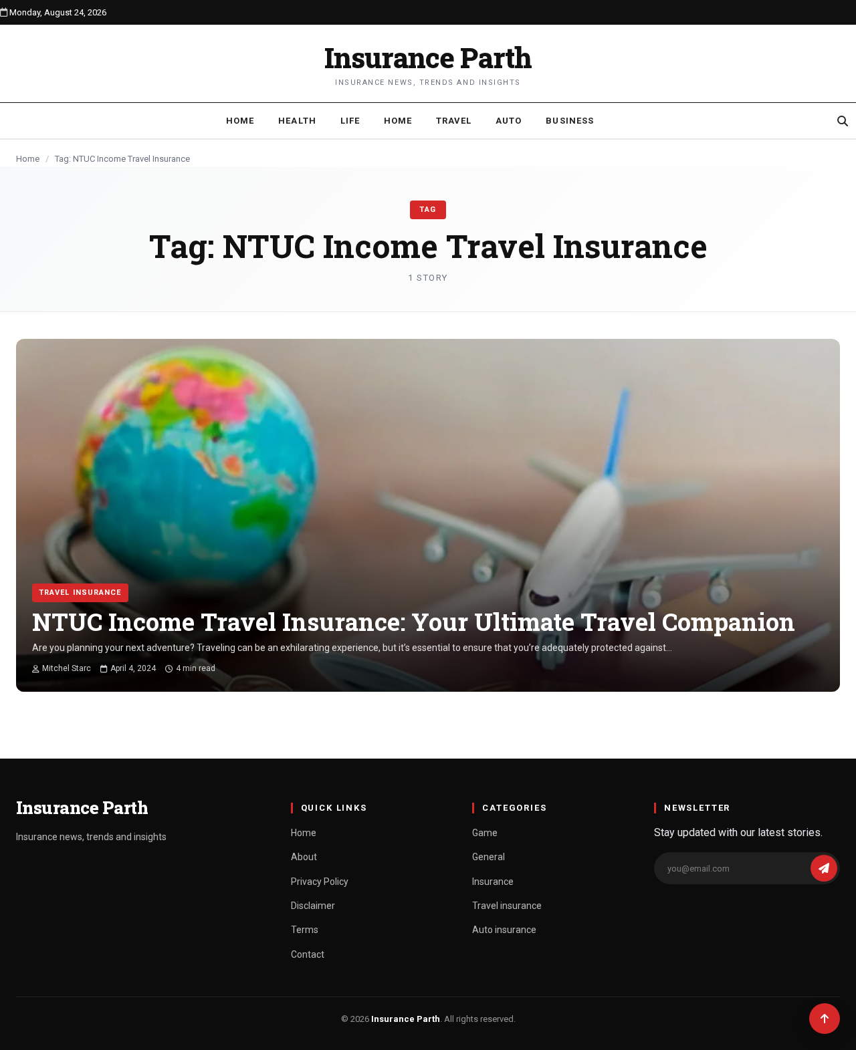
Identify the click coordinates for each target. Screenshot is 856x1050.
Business (569, 121)
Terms (304, 929)
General (488, 856)
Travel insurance (80, 592)
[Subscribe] (824, 868)
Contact (307, 954)
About (304, 856)
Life (350, 121)
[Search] (842, 121)
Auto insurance (504, 929)
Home (240, 121)
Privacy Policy (319, 881)
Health (297, 121)
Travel (453, 121)
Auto (509, 121)
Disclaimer (313, 905)
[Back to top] (824, 1018)
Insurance (493, 881)
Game (485, 832)
